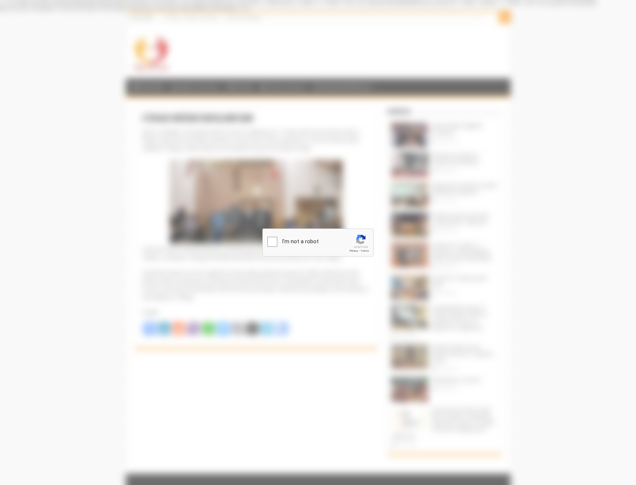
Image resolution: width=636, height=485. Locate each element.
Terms (364, 250)
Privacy (353, 250)
